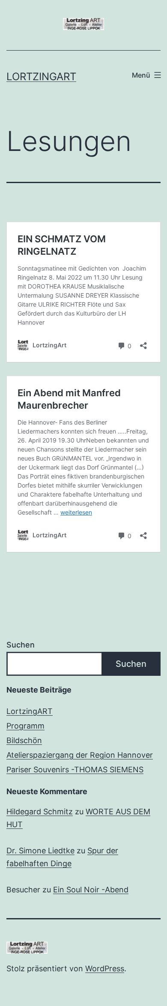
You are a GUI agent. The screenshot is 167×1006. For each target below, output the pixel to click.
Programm (25, 725)
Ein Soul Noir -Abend (90, 889)
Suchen (20, 644)
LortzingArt (41, 76)
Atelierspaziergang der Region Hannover (79, 754)
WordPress (104, 968)
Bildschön (24, 740)
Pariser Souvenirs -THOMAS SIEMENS (74, 769)
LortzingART (29, 711)
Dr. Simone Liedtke (40, 850)
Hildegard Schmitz (39, 811)
